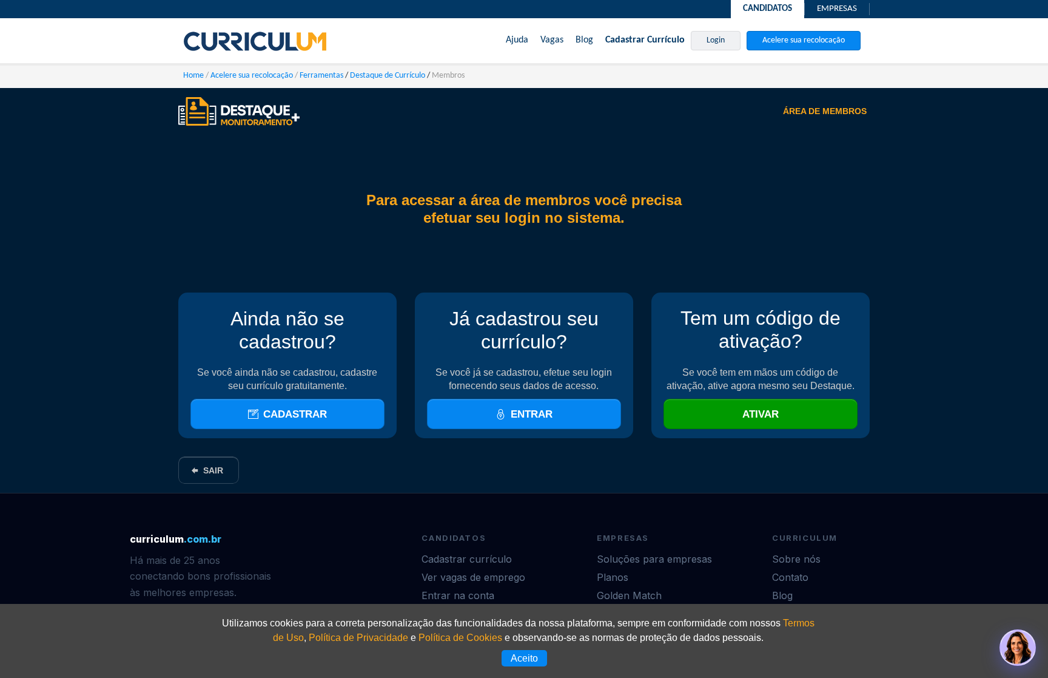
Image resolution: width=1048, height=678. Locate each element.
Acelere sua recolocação (803, 40)
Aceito (524, 658)
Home (193, 75)
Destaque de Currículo (387, 75)
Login (716, 40)
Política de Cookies (460, 637)
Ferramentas (321, 75)
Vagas (551, 40)
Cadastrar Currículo (645, 40)
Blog (584, 40)
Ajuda (517, 40)
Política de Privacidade (358, 637)
